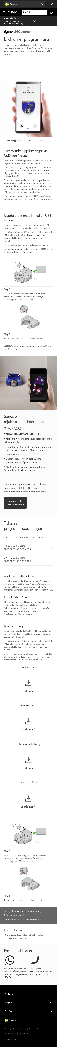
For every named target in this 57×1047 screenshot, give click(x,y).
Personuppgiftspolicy (12, 1029)
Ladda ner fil (28, 691)
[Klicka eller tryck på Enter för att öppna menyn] (4, 12)
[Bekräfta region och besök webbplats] (52, 4)
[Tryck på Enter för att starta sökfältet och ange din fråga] (34, 12)
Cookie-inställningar (41, 1029)
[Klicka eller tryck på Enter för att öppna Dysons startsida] (12, 13)
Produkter (9, 994)
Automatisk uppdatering (13, 140)
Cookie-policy (26, 1029)
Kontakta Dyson (34, 235)
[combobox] (24, 4)
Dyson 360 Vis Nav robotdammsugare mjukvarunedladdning (13, 21)
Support (8, 1002)
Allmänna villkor (10, 1033)
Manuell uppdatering (37, 140)
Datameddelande (25, 1033)
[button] (28, 537)
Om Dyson (9, 1011)
